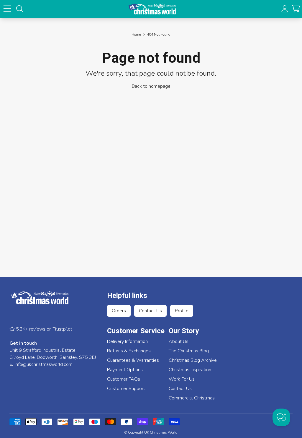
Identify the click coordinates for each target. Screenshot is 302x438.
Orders (119, 311)
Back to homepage (151, 86)
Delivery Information (127, 341)
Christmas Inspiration (190, 369)
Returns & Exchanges (129, 351)
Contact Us (150, 311)
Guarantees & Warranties (133, 360)
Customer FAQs (123, 379)
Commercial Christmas (192, 398)
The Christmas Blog (189, 351)
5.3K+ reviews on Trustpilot (43, 329)
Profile (181, 311)
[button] (295, 9)
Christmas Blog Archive (193, 360)
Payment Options (125, 369)
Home (136, 34)
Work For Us (182, 379)
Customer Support (126, 388)
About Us (178, 341)
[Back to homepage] (152, 9)
